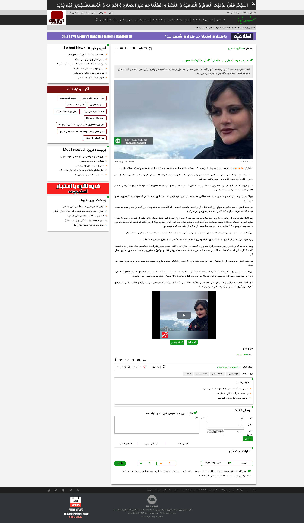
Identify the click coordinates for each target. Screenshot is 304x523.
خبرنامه (158, 490)
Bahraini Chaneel (95, 118)
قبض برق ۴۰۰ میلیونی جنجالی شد (89, 175)
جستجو (167, 490)
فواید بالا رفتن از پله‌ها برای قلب (90, 78)
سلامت (188, 374)
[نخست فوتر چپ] (77, 507)
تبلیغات (188, 490)
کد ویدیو (175, 342)
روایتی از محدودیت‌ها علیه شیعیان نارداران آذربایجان (78, 211)
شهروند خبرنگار (88, 13)
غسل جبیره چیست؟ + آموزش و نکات (84, 220)
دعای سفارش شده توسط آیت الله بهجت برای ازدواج (82, 131)
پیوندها (223, 490)
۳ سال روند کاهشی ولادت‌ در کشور (86, 216)
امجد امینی (217, 374)
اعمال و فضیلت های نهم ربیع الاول (89, 165)
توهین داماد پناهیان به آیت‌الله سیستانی (83, 206)
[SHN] (57, 17)
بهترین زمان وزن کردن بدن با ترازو (89, 59)
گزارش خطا (122, 367)
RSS (149, 490)
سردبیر (103, 20)
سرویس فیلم (126, 20)
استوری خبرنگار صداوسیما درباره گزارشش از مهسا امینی (225, 389)
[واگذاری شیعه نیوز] (152, 35)
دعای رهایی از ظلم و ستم (93, 98)
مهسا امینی (233, 374)
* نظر (203, 418)
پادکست (113, 20)
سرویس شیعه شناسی (179, 20)
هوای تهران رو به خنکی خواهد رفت (89, 73)
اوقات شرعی (200, 490)
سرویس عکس (142, 20)
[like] (141, 367)
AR (110, 13)
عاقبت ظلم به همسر (68, 98)
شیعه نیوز (238, 168)
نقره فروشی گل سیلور (95, 138)
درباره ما (253, 490)
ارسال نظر (157, 367)
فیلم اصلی (186, 350)
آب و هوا (213, 490)
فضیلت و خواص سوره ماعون (92, 161)
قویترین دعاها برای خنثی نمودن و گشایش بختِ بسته (81, 125)
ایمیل (250, 424)
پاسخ (120, 463)
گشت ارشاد (201, 374)
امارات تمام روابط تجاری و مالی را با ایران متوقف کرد (81, 170)
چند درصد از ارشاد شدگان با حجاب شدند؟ (230, 393)
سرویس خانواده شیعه (202, 20)
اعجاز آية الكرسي (97, 105)
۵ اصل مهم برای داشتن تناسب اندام (89, 68)
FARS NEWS (243, 355)
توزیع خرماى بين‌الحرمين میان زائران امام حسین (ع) (82, 156)
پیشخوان (220, 20)
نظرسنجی (178, 490)
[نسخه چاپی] (141, 48)
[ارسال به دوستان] (145, 48)
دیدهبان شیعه (159, 20)
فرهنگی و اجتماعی (236, 48)
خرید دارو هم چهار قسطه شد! (88, 225)
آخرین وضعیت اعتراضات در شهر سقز (233, 398)
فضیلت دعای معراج (75, 105)
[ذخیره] (150, 48)
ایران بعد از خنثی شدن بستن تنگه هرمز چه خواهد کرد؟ (80, 64)
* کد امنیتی (250, 432)
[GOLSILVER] (78, 188)
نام (251, 418)
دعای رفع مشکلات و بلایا (66, 111)
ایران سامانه (145, 516)
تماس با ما (73, 13)
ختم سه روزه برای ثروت (93, 111)
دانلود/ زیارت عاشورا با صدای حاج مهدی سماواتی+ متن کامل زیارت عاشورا (224, 27)
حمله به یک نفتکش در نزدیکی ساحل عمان (86, 55)
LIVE (100, 13)
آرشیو (231, 490)
